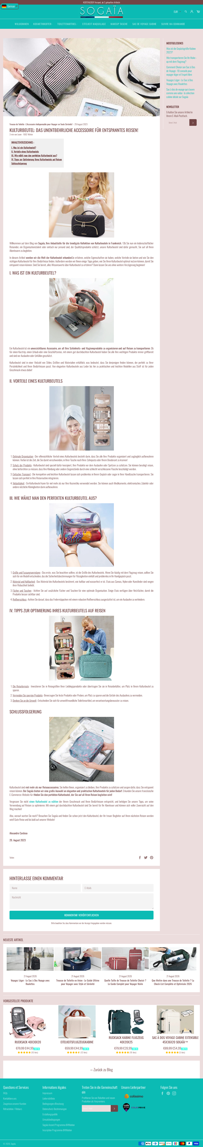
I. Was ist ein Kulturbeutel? (23, 147)
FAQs (5, 1093)
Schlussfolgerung (19, 163)
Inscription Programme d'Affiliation (57, 1130)
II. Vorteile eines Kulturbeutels (25, 151)
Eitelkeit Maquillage (94, 24)
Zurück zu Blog (103, 1069)
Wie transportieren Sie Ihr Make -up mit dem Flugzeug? (181, 59)
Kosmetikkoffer (42, 24)
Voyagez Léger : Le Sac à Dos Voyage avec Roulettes (179, 82)
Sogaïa (13, 1143)
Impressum (47, 1093)
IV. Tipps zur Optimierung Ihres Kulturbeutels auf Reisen (36, 159)
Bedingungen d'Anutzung (53, 1104)
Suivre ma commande (173, 24)
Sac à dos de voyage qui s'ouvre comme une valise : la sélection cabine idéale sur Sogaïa (180, 93)
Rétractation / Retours (12, 1109)
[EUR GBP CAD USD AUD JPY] (176, 11)
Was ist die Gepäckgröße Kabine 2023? (181, 50)
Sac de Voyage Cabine (144, 24)
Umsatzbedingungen (51, 1119)
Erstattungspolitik (50, 1114)
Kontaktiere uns (9, 1098)
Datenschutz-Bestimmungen (55, 1109)
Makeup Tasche (119, 24)
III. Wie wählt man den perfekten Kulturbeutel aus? (34, 155)
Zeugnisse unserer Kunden (14, 1104)
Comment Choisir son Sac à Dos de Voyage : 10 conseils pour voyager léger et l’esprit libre (180, 70)
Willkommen (22, 24)
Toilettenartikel (66, 24)
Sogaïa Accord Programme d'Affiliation (59, 1125)
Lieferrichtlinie (49, 1098)
